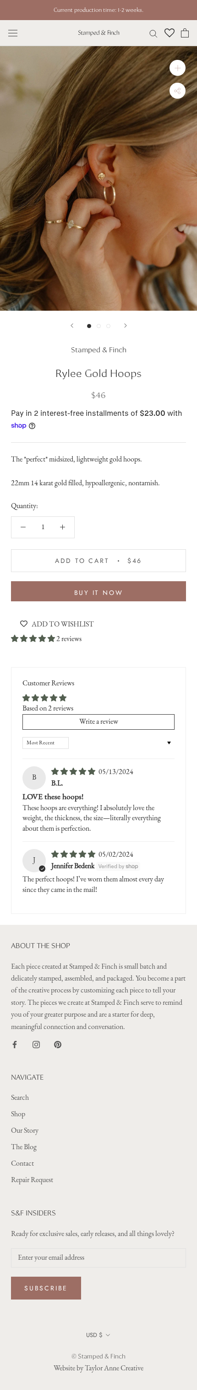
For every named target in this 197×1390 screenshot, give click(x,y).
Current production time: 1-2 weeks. (98, 9)
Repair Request (32, 1180)
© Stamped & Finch (98, 1356)
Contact (22, 1163)
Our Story (24, 1131)
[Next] (125, 326)
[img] (74, 772)
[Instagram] (36, 1044)
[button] (33, 639)
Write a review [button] (98, 722)
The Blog (24, 1147)
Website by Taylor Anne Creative (98, 1368)
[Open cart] (185, 32)
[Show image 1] (89, 326)
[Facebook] (14, 1044)
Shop (18, 1114)
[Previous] (72, 326)
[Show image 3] (108, 326)
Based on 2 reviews (47, 708)
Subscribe (46, 1288)
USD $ (94, 1335)
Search (20, 1098)
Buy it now (98, 592)
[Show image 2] (99, 326)
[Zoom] (178, 68)
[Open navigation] (12, 33)
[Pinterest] (57, 1044)
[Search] (153, 33)
